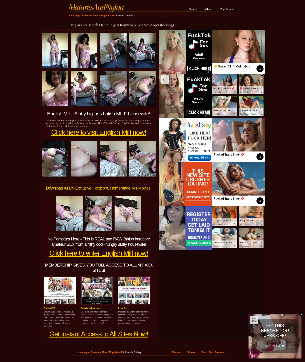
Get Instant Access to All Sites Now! (98, 334)
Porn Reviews (227, 9)
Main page (74, 15)
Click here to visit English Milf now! (98, 132)
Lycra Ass (122, 308)
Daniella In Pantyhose (91, 308)
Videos (208, 9)
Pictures (193, 9)
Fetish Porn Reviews (212, 352)
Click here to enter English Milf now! (98, 253)
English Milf (107, 15)
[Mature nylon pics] (97, 10)
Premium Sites (90, 15)
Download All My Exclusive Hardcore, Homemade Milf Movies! (98, 188)
